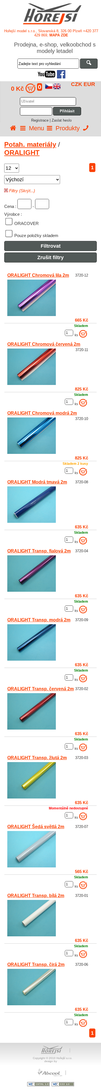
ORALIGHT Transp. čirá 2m (36, 964)
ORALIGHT (22, 152)
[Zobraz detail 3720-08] (31, 521)
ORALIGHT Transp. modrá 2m (38, 620)
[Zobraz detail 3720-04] (31, 590)
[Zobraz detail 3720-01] (31, 935)
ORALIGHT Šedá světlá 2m (35, 826)
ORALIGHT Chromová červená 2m (43, 344)
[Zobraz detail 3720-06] (31, 1004)
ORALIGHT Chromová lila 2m (38, 275)
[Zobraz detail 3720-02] (31, 728)
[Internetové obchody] (50, 1075)
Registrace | (41, 120)
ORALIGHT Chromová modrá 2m (42, 413)
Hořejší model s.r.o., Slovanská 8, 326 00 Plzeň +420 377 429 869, (51, 33)
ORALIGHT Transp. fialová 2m (39, 551)
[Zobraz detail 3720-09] (31, 659)
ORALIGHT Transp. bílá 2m (35, 895)
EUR (89, 84)
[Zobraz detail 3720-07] (31, 866)
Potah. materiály (30, 144)
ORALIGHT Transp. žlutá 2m (37, 757)
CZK (76, 84)
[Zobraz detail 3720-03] (31, 797)
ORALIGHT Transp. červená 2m (40, 688)
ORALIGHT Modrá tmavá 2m (37, 482)
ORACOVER (26, 223)
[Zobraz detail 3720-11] (31, 383)
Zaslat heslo (62, 120)
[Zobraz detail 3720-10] (31, 452)
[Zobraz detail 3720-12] (31, 314)
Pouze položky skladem (36, 235)
